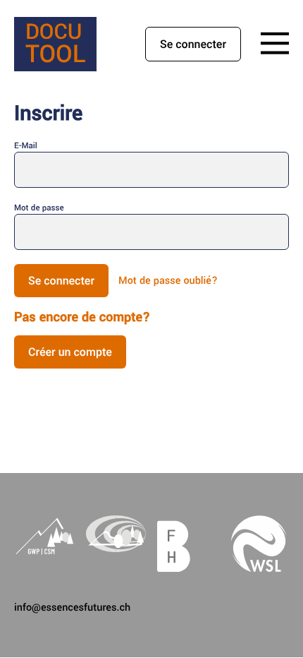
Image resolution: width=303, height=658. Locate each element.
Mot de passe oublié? (168, 280)
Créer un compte (70, 352)
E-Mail (25, 146)
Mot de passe (39, 208)
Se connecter (193, 44)
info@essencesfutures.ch (72, 607)
